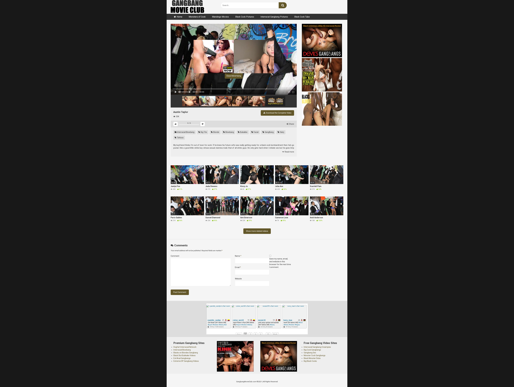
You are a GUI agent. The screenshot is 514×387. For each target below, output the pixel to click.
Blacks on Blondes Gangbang (185, 353)
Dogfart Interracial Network (184, 347)
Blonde (216, 132)
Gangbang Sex (310, 353)
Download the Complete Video (278, 113)
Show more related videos (257, 231)
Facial (255, 132)
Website (238, 279)
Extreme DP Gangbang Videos (186, 361)
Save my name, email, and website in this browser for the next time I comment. (280, 263)
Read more (289, 152)
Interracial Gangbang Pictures (274, 17)
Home (179, 17)
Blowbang (229, 132)
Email (238, 267)
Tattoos (180, 138)
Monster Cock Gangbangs (314, 355)
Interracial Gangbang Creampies (317, 347)
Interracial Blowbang (185, 132)
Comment (175, 256)
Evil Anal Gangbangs (182, 358)
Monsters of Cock (197, 17)
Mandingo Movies (220, 17)
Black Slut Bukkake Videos (184, 355)
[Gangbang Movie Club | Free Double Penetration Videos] (187, 7)
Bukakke (243, 132)
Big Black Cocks (310, 361)
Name (238, 256)
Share (291, 124)
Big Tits (203, 132)
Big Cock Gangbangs (312, 350)
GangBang (269, 132)
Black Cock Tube (302, 17)
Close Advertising (233, 76)
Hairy (281, 132)
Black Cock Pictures (244, 17)
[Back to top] (505, 379)
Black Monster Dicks (312, 358)
